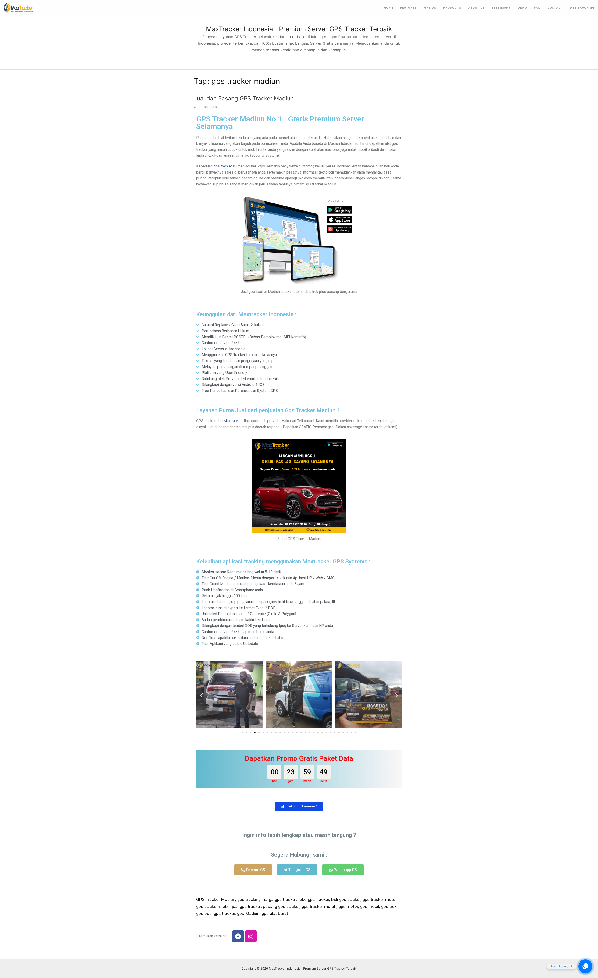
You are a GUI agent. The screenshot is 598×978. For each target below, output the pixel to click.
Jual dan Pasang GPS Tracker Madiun (244, 98)
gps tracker (223, 166)
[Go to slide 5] (259, 732)
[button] (201, 695)
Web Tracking (582, 7)
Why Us (430, 7)
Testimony (501, 7)
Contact (555, 7)
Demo (522, 7)
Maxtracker (233, 421)
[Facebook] (238, 936)
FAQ (537, 7)
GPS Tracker (205, 107)
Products (452, 7)
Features (408, 7)
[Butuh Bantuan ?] (585, 966)
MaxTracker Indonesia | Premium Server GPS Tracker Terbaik (299, 29)
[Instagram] (251, 936)
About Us (476, 7)
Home (388, 7)
